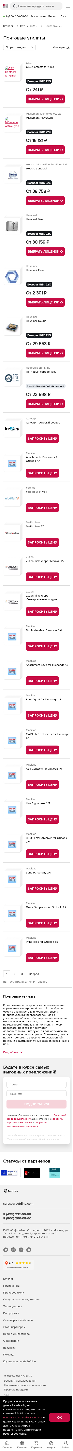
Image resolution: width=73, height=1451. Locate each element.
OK (59, 1417)
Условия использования (20, 1380)
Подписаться (36, 1104)
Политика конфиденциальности (25, 1385)
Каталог (8, 1278)
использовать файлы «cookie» (22, 1417)
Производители (13, 1292)
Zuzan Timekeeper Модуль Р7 (45, 561)
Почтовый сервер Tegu (41, 371)
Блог (64, 16)
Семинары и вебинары (18, 1320)
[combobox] (19, 47)
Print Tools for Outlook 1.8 (42, 941)
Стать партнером (14, 1327)
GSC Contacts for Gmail (40, 66)
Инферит (53, 16)
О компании (11, 1340)
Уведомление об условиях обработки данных (33, 1139)
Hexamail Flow (35, 270)
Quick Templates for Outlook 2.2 (46, 907)
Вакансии (9, 1347)
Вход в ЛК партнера (16, 1333)
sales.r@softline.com (18, 1203)
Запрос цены (38, 16)
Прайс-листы (11, 1285)
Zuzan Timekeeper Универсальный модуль (41, 597)
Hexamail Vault (35, 219)
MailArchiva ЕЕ (35, 526)
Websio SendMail (36, 168)
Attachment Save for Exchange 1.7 (47, 664)
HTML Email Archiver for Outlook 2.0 (46, 839)
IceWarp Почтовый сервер (43, 422)
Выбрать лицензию (45, 99)
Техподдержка (12, 1306)
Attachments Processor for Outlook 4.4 (42, 458)
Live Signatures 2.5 (38, 803)
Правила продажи (16, 1389)
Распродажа (11, 1313)
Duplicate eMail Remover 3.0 (44, 630)
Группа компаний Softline (19, 1361)
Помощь (8, 1354)
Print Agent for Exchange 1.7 (43, 699)
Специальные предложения (21, 1299)
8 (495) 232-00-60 (17, 1214)
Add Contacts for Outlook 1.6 (44, 768)
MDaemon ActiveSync (39, 117)
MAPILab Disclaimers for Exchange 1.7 (47, 735)
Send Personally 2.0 (38, 872)
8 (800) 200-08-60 (17, 16)
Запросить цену (42, 438)
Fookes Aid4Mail (36, 491)
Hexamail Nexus (36, 320)
